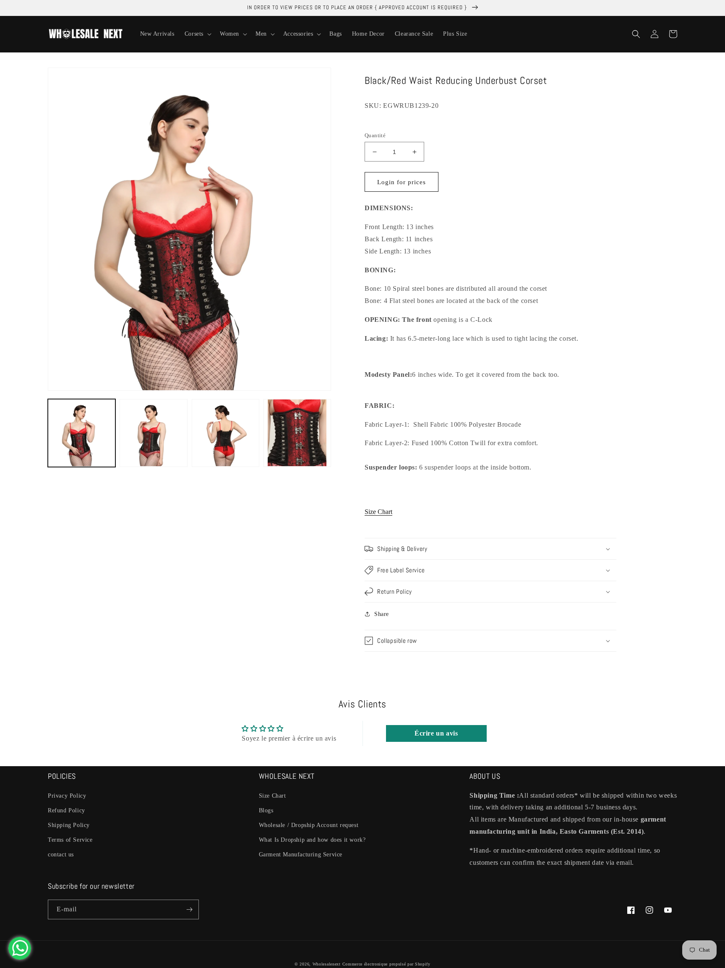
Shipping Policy (69, 825)
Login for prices (401, 182)
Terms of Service (70, 840)
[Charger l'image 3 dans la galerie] (225, 433)
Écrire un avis (436, 733)
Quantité (375, 135)
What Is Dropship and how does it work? (312, 840)
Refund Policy (66, 810)
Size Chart (378, 511)
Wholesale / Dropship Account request (309, 825)
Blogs (266, 810)
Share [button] (381, 614)
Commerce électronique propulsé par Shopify (386, 964)
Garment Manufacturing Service (300, 854)
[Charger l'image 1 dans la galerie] (81, 433)
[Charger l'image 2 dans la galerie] (153, 433)
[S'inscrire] (189, 909)
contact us (61, 854)
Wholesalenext (327, 964)
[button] (197, 34)
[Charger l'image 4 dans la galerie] (297, 433)
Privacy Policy (67, 796)
